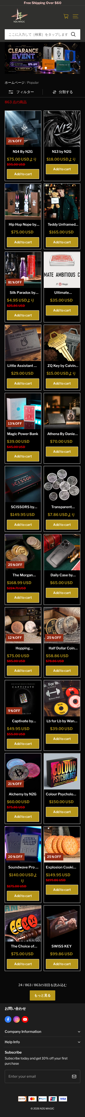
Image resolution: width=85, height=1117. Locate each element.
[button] (75, 16)
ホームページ (15, 82)
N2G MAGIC (47, 1108)
